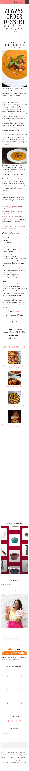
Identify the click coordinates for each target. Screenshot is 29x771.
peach (18, 314)
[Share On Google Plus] (16, 322)
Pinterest (13, 224)
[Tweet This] (8, 322)
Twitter (23, 222)
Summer (13, 316)
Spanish (8, 316)
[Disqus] (14, 453)
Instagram (5, 224)
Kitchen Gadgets (6, 584)
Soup (22, 314)
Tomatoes (20, 316)
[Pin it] (21, 322)
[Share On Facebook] (12, 322)
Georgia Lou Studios (7, 754)
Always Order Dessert (14, 16)
